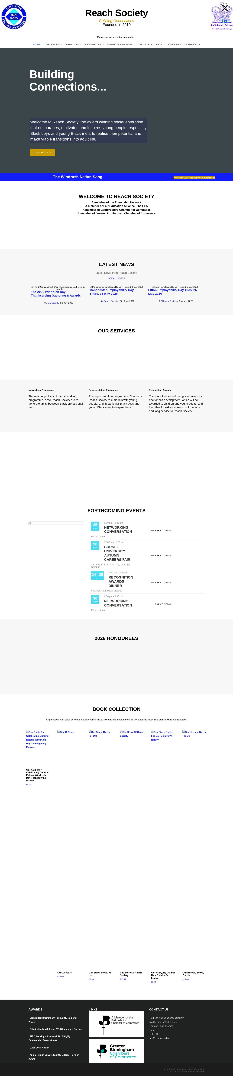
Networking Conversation (118, 529)
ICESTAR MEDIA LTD (195, 1072)
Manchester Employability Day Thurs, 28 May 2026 (112, 291)
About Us (53, 44)
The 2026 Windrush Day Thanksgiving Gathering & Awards (56, 293)
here (133, 37)
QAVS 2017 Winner (39, 1047)
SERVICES (72, 44)
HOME (37, 44)
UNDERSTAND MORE (42, 152)
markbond (53, 303)
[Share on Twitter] (225, 8)
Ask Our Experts (150, 44)
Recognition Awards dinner (121, 581)
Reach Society (111, 301)
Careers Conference (184, 44)
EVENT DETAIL (163, 531)
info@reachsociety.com (161, 1038)
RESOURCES (93, 44)
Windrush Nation (119, 44)
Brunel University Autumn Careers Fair (117, 553)
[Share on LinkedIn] (225, 20)
